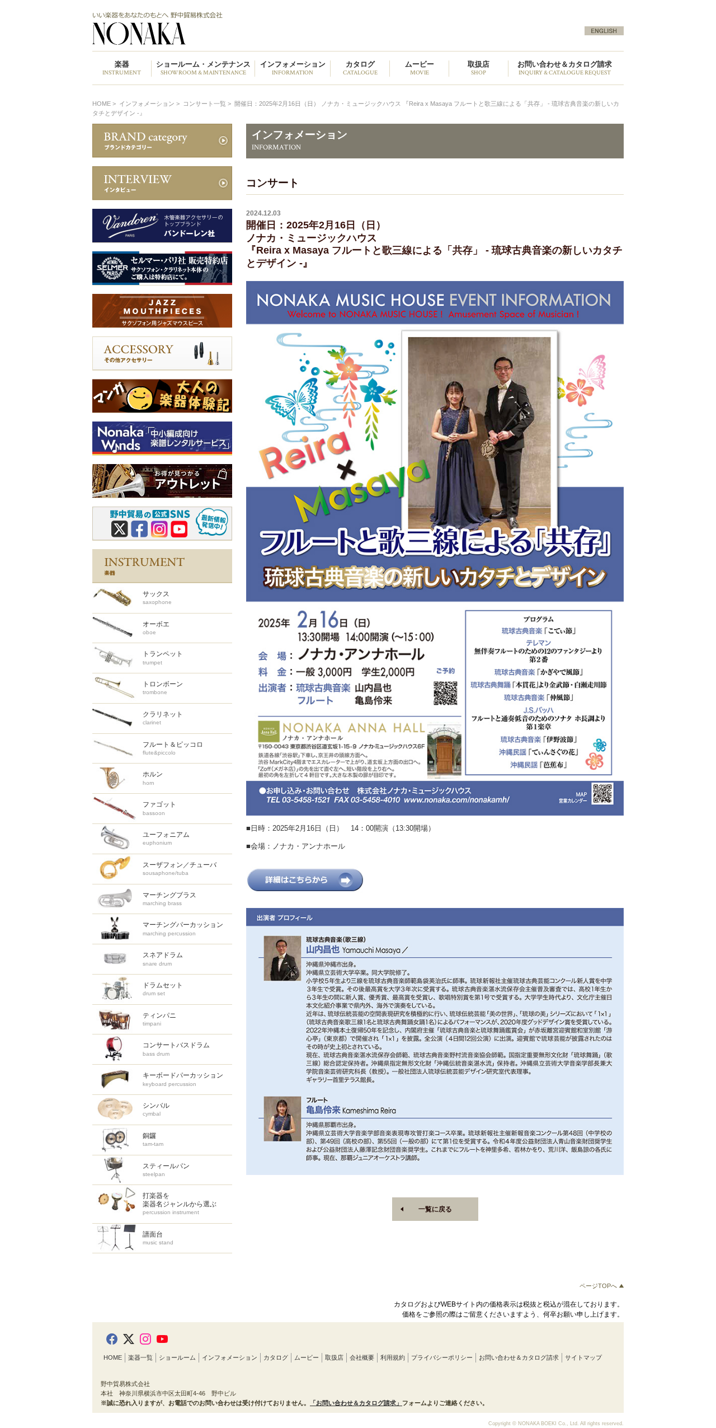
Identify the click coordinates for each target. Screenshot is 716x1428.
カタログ (275, 1357)
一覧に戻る (435, 1209)
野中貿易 (219, 28)
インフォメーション (229, 1357)
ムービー (306, 1357)
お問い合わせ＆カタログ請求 (564, 68)
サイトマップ (583, 1357)
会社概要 (362, 1357)
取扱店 (334, 1357)
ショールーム (177, 1357)
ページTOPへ (599, 1285)
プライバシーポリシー (442, 1357)
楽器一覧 (140, 1357)
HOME (101, 103)
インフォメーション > (150, 103)
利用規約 (392, 1357)
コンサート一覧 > (208, 103)
